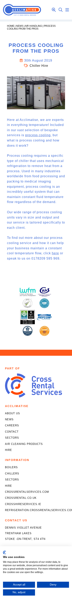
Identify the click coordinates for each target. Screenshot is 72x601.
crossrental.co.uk (21, 497)
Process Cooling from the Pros (31, 27)
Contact (12, 431)
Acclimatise (16, 406)
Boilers (11, 467)
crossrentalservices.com (27, 491)
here (55, 253)
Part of (12, 368)
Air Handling (33, 26)
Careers (12, 425)
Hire (8, 450)
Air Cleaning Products (24, 443)
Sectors (12, 437)
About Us (12, 413)
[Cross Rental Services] (33, 396)
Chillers (12, 473)
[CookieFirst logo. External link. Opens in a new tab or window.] (4, 552)
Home (10, 26)
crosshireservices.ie (23, 504)
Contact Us (16, 520)
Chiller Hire (39, 65)
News (19, 26)
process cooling (38, 135)
